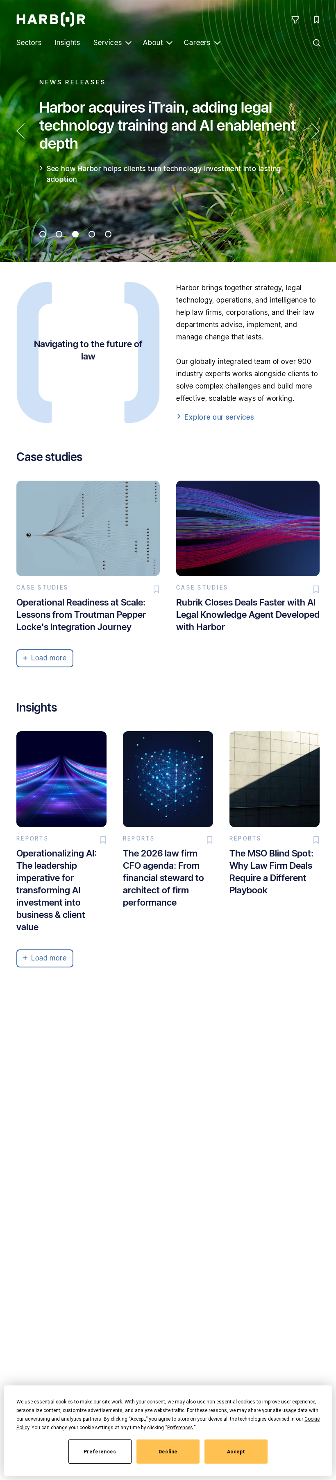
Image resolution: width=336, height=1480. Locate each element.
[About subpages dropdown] (169, 43)
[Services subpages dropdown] (128, 43)
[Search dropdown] (316, 43)
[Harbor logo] (50, 19)
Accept (236, 1452)
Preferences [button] (180, 1427)
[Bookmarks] (316, 20)
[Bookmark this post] (157, 589)
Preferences (100, 1452)
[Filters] (295, 20)
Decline (168, 1452)
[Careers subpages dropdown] (217, 43)
